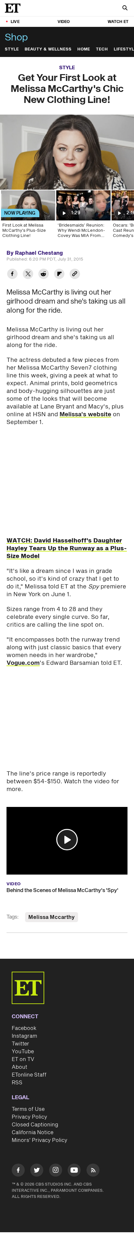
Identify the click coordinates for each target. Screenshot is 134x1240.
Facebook (24, 1028)
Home (83, 49)
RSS (17, 1083)
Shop (16, 37)
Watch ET (118, 22)
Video (64, 22)
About (19, 1067)
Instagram (24, 1036)
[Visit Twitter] (36, 1171)
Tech (102, 49)
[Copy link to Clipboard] (75, 274)
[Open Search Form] (124, 8)
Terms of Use (28, 1109)
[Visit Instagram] (55, 1171)
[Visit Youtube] (74, 1170)
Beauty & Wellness (48, 49)
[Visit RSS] (93, 1171)
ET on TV (23, 1059)
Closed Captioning (35, 1125)
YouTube (23, 1052)
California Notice (32, 1132)
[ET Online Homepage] (14, 8)
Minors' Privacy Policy (39, 1140)
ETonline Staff (29, 1075)
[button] (67, 839)
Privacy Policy (29, 1117)
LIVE (15, 22)
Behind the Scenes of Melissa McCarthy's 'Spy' (62, 890)
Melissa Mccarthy (51, 917)
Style (12, 49)
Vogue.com (23, 663)
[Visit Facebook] (18, 1171)
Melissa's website (85, 414)
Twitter (20, 1044)
